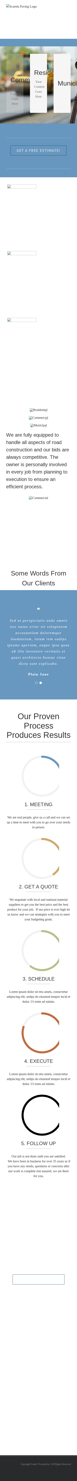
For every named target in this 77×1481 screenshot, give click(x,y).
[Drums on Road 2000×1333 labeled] (38, 425)
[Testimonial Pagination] (36, 683)
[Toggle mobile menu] (69, 6)
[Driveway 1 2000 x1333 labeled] (38, 417)
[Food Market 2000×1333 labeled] (38, 410)
